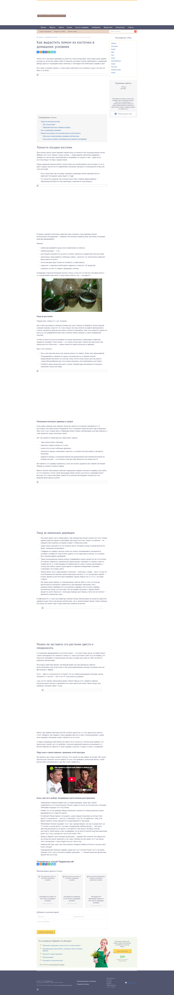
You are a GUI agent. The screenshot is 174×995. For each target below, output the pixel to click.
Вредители (108, 27)
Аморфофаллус (116, 61)
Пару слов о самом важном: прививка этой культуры (61, 136)
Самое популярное (45, 31)
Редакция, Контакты (83, 984)
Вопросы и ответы (59, 31)
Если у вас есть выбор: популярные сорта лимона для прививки (65, 139)
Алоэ (112, 55)
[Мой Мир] (43, 52)
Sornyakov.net (49, 981)
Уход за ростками (49, 124)
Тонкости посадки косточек (50, 121)
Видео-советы (72, 31)
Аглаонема (114, 46)
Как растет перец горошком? (52, 954)
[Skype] (52, 52)
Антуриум (114, 66)
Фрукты (52, 27)
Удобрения (96, 27)
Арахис (113, 72)
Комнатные (120, 27)
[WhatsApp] (49, 52)
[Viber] (46, 52)
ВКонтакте (38, 989)
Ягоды (69, 27)
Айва (112, 52)
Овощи (43, 27)
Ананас (113, 64)
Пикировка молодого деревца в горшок (56, 127)
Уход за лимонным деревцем (51, 130)
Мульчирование (47, 957)
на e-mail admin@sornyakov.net (63, 985)
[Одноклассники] (40, 52)
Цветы (61, 27)
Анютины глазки (116, 69)
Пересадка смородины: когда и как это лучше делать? (61, 945)
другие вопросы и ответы (56, 964)
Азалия (113, 49)
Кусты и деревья (81, 27)
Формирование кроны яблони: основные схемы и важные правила (62, 950)
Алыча (113, 58)
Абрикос (113, 43)
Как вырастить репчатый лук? (52, 960)
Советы (131, 27)
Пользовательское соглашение (86, 981)
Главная (41, 37)
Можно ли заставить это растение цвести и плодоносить (61, 133)
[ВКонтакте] (38, 52)
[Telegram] (55, 52)
